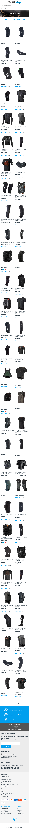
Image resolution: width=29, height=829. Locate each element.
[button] (1, 2)
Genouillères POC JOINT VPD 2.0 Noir (7, 81)
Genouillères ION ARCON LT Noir (20, 453)
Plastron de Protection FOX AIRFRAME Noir (6, 382)
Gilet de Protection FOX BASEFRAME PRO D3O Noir (6, 649)
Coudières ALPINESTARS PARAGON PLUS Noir (20, 336)
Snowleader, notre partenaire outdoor (9, 784)
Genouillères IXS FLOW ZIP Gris (21, 648)
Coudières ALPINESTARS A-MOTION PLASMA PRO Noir (20, 671)
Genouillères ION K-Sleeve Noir (7, 335)
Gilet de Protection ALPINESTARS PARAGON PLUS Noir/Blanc (21, 405)
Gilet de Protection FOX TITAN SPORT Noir (7, 150)
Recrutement (4, 782)
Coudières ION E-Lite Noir (20, 172)
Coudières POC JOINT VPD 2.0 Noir (21, 81)
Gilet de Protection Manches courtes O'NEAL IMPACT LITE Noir (20, 312)
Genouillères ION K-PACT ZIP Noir (7, 560)
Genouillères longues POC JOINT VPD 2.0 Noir (6, 196)
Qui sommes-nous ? (5, 776)
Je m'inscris (6, 746)
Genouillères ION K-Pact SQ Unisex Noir (6, 40)
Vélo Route (19, 810)
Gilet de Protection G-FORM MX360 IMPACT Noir (20, 692)
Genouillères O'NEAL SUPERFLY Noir (21, 264)
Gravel (18, 811)
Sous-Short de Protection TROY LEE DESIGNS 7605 (7, 312)
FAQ (2, 788)
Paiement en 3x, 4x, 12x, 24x (7, 793)
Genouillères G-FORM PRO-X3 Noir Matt (21, 606)
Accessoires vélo (20, 815)
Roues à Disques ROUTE (6, 813)
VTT (18, 808)
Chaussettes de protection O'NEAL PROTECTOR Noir (20, 629)
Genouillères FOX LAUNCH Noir (7, 288)
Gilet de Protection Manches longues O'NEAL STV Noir (6, 127)
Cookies (21, 827)
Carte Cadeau (4, 794)
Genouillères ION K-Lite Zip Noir (7, 242)
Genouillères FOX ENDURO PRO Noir (21, 150)
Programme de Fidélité (6, 779)
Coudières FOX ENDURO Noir (21, 537)
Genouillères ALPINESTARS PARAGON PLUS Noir (20, 220)
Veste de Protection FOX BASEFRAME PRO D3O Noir (20, 359)
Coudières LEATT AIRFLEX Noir (21, 242)
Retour (2, 791)
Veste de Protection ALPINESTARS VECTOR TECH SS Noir (21, 382)
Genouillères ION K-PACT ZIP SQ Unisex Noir (21, 40)
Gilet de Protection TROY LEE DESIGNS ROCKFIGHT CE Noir (7, 538)
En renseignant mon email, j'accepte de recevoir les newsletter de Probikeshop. (14, 740)
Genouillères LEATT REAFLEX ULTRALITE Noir (6, 359)
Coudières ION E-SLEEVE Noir (7, 670)
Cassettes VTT (4, 808)
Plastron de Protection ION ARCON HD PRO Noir (6, 473)
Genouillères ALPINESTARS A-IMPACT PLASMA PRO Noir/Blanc (21, 515)
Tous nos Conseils (5, 778)
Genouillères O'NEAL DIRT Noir (7, 514)
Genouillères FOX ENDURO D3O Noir (7, 220)
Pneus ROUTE (4, 815)
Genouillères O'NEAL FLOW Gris (21, 493)
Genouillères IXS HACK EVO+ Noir (20, 289)
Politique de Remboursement (17, 826)
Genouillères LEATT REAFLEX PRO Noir (6, 104)
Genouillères (16, 19)
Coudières (6, 19)
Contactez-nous (4, 796)
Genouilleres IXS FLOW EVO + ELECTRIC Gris (7, 606)
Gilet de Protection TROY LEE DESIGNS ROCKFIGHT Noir (6, 264)
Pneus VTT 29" (4, 811)
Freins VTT (3, 810)
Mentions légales (16, 825)
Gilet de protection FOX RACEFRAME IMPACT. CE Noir (20, 560)
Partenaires (15, 827)
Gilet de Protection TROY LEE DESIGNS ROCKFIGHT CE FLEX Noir (7, 406)
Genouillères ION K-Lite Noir (6, 452)
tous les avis (11, 729)
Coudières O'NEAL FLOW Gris (7, 691)
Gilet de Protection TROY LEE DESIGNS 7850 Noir (20, 473)
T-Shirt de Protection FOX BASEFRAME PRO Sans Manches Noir (21, 431)
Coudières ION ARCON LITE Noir (20, 61)
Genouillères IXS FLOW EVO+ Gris (20, 127)
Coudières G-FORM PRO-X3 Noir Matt (7, 431)
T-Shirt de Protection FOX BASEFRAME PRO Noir (6, 173)
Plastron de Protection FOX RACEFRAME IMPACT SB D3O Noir (20, 196)
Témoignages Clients (6, 781)
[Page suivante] (22, 703)
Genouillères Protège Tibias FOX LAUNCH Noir (20, 583)
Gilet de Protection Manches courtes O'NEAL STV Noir (20, 104)
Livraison (3, 790)
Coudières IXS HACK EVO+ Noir (7, 628)
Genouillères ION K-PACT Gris (7, 493)
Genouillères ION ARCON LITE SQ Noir (7, 61)
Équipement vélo (20, 813)
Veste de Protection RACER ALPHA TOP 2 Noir (6, 583)
